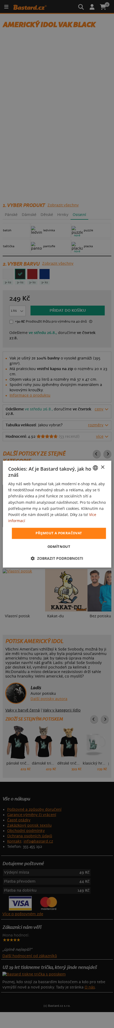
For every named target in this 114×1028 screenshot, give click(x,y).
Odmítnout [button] (59, 546)
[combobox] (95, 467)
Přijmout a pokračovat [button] (59, 533)
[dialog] (57, 514)
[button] (57, 558)
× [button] (102, 467)
